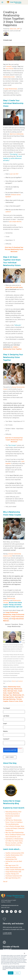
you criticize (9, 69)
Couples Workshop (13, 693)
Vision (21, 701)
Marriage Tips (7, 695)
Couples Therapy (12, 874)
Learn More (7, 933)
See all (5, 882)
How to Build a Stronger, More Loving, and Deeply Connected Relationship (14, 828)
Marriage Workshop (9, 699)
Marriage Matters (8, 697)
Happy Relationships (13, 868)
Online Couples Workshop (14, 870)
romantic (9, 66)
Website (14, 681)
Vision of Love (13, 701)
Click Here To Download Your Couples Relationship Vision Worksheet (14, 440)
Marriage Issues (11, 865)
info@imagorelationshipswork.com (9, 905)
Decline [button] (17, 973)
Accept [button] (10, 973)
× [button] (24, 953)
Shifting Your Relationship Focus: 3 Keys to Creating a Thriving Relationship (13, 822)
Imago (14, 619)
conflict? (8, 212)
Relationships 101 (18, 695)
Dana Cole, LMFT (15, 29)
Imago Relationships (11, 89)
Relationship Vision (14, 687)
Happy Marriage (8, 689)
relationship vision (9, 77)
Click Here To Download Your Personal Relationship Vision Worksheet (14, 250)
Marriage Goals (12, 691)
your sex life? (14, 174)
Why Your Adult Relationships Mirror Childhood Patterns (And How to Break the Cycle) (15, 835)
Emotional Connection (13, 876)
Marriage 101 (19, 697)
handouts (20, 681)
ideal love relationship (16, 134)
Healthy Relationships (13, 855)
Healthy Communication (14, 853)
